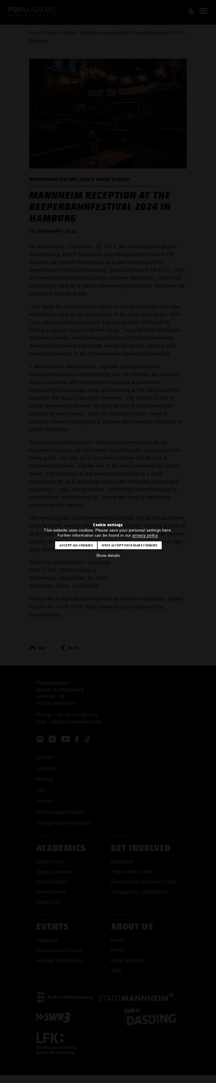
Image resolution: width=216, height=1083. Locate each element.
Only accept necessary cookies (129, 545)
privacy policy (145, 535)
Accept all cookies (76, 545)
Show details (108, 555)
